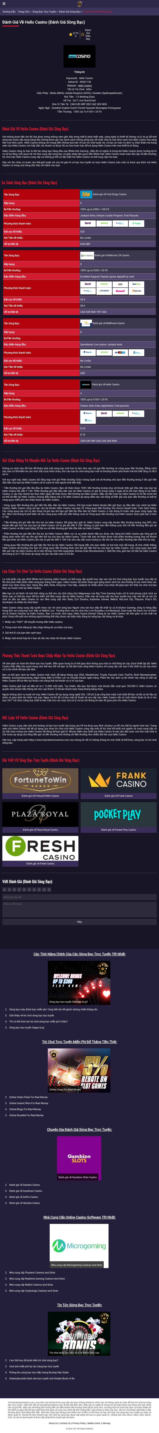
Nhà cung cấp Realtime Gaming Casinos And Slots (37, 1278)
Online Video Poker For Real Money (28, 1097)
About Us (53, 1423)
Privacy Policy (79, 1423)
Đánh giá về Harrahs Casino (24, 1203)
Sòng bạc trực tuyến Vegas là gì (26, 1027)
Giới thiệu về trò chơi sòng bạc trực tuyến (31, 1015)
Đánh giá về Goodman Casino (25, 1190)
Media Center (94, 1423)
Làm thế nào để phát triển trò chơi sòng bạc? (33, 1360)
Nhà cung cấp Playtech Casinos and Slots (32, 1272)
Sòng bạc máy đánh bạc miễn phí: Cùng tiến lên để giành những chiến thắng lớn (53, 1009)
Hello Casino (85, 85)
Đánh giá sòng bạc (70, 11)
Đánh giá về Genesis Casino (24, 1184)
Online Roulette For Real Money (26, 1115)
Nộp (79, 922)
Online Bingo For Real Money (25, 1109)
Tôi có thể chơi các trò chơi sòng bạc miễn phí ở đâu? (38, 1021)
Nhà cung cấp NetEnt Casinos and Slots (31, 1284)
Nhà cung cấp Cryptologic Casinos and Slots (33, 1290)
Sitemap (106, 1423)
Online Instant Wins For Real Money (28, 1103)
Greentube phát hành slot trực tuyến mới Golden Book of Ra (42, 1378)
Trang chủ (23, 11)
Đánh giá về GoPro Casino (23, 1197)
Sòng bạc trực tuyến (44, 11)
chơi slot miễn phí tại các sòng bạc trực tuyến (34, 1366)
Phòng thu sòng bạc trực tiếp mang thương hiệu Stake (39, 1372)
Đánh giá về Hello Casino (98, 11)
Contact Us (65, 1423)
